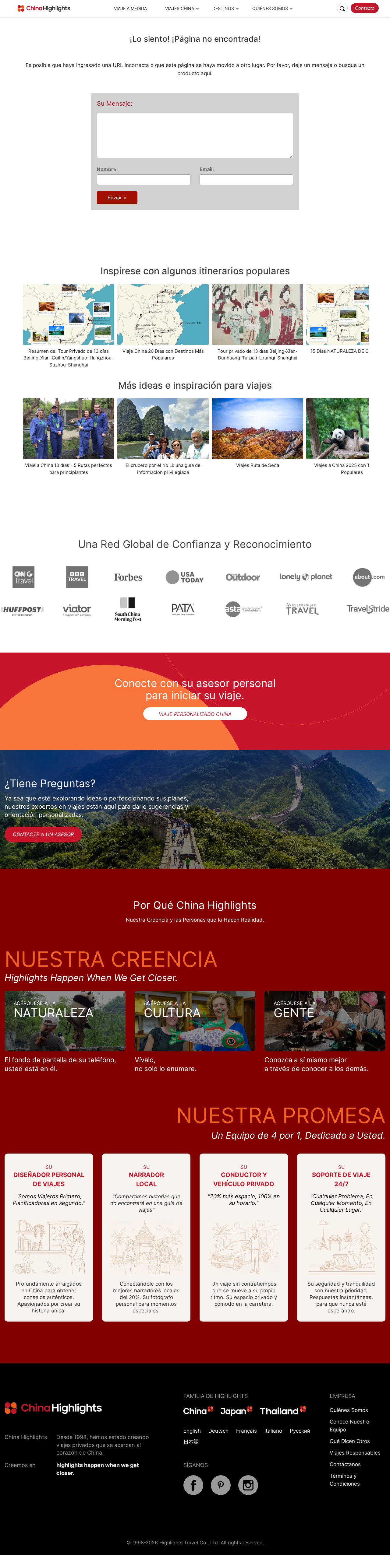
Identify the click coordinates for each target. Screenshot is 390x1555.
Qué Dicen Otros (350, 1441)
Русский (300, 1431)
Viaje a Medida (130, 8)
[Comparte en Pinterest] (221, 1493)
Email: (207, 169)
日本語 (191, 1442)
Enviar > (117, 197)
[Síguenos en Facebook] (193, 1493)
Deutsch (218, 1431)
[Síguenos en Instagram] (248, 1493)
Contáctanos (345, 1464)
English (192, 1431)
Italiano (273, 1431)
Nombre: (107, 169)
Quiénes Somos (270, 8)
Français (246, 1431)
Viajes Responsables (355, 1453)
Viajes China (179, 8)
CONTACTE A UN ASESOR (43, 834)
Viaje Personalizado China (195, 714)
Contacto (364, 8)
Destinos (223, 8)
